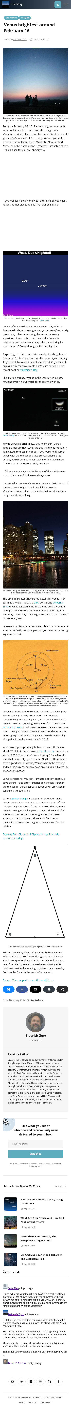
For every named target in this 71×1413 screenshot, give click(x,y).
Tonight (25, 17)
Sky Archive (11, 17)
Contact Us (32, 1402)
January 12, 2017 (12, 727)
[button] (66, 4)
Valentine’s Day (28, 369)
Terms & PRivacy (46, 1402)
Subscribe (57, 4)
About (21, 1402)
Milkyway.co (58, 1398)
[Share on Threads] (35, 989)
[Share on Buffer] (49, 989)
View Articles (35, 1040)
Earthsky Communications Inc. (29, 1398)
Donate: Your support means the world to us (28, 980)
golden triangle (20, 798)
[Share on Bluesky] (9, 989)
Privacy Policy (35, 1166)
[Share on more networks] (62, 989)
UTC (36, 602)
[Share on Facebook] (22, 989)
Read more (45, 320)
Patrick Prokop (8, 435)
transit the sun (47, 751)
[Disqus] (35, 1324)
